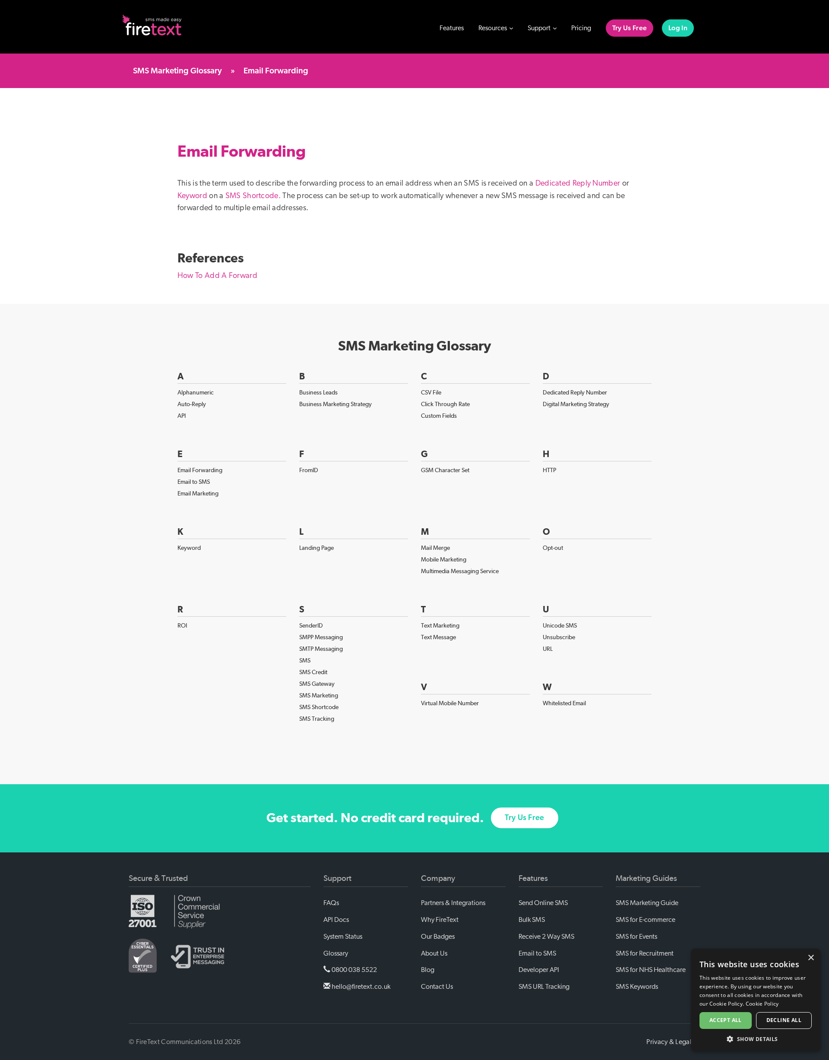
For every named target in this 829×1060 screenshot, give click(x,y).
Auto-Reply (191, 404)
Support (540, 28)
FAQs (331, 902)
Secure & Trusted (158, 878)
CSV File (431, 392)
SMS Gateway (317, 683)
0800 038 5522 (353, 969)
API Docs (336, 919)
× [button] (810, 958)
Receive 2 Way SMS (546, 936)
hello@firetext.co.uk (360, 986)
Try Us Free (629, 28)
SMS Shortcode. (253, 196)
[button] (755, 1039)
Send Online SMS (543, 902)
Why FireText (440, 919)
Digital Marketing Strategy (576, 404)
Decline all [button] (783, 1020)
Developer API (539, 969)
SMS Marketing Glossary (177, 71)
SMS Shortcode (319, 707)
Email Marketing (197, 493)
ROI (182, 625)
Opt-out (553, 547)
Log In (677, 28)
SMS (304, 660)
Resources (493, 28)
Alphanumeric (195, 392)
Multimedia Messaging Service (460, 571)
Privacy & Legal (669, 1041)
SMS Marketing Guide (647, 902)
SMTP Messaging (321, 648)
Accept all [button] (725, 1020)
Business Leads (318, 392)
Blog (427, 969)
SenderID (311, 625)
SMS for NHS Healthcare (651, 969)
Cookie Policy (762, 1003)
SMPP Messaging (321, 637)
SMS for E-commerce (645, 919)
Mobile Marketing (443, 559)
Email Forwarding (199, 470)
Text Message (438, 637)
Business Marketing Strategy (335, 404)
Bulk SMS (532, 919)
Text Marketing (440, 625)
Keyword (192, 196)
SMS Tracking (316, 718)
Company (438, 878)
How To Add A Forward (217, 276)
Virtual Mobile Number (450, 703)
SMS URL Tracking (544, 986)
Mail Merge (435, 547)
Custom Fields (439, 415)
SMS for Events (636, 936)
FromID (308, 470)
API (181, 415)
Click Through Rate (445, 404)
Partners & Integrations (453, 902)
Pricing (581, 28)
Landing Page (316, 547)
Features (452, 28)
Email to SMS (193, 481)
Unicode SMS (560, 625)
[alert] (755, 1000)
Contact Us (437, 986)
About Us (434, 953)
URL (548, 648)
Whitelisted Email (564, 703)
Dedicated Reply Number (577, 183)
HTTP (549, 470)
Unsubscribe (559, 637)
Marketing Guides (646, 878)
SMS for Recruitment (645, 953)
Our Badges (438, 936)
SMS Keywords (637, 986)
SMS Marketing (318, 695)
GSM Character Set (445, 470)
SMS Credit (313, 672)
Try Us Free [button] (524, 818)
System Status (342, 936)
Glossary (335, 953)
